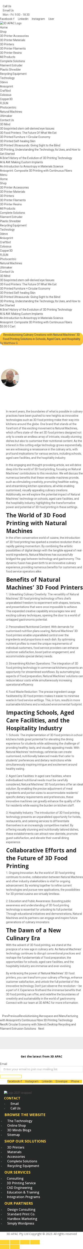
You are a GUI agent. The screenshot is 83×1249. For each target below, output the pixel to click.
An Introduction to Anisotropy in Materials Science (31, 166)
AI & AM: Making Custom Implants (21, 162)
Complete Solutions (12, 61)
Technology (7, 78)
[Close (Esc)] (4, 1242)
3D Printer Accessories (14, 35)
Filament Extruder (11, 65)
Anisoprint (6, 86)
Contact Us (7, 120)
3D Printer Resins (11, 52)
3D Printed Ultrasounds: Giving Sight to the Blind (30, 145)
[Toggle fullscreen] (25, 1242)
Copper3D (6, 99)
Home (4, 27)
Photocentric (8, 107)
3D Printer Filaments (13, 48)
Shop (3, 31)
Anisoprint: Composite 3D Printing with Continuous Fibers (36, 170)
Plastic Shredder (10, 69)
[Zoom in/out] (35, 1242)
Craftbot (5, 90)
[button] (41, 175)
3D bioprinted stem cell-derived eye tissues (27, 128)
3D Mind (5, 124)
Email (3, 1064)
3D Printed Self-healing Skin (17, 141)
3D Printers (7, 44)
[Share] (15, 1242)
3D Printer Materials (12, 40)
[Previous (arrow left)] (4, 1247)
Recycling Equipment (13, 73)
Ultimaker (6, 116)
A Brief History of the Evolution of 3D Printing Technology (36, 158)
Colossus (5, 94)
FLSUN (4, 103)
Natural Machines (11, 111)
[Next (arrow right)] (15, 1247)
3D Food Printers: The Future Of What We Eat (28, 132)
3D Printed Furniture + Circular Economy (25, 137)
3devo (4, 82)
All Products (7, 57)
